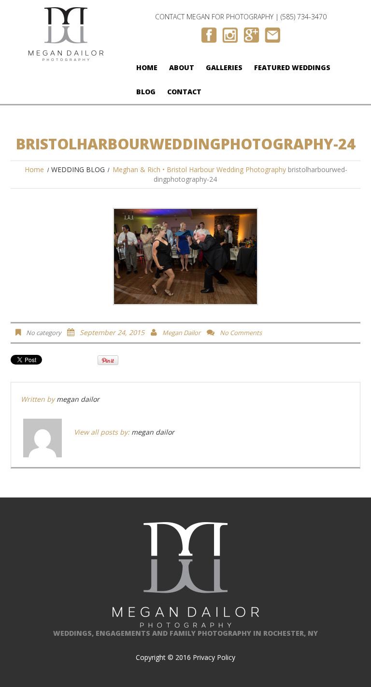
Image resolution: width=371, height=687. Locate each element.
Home (146, 67)
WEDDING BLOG (78, 169)
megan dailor (181, 332)
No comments (241, 332)
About (181, 67)
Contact (184, 91)
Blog (146, 91)
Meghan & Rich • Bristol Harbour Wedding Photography (199, 169)
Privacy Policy (214, 657)
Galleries (224, 67)
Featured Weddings (292, 67)
